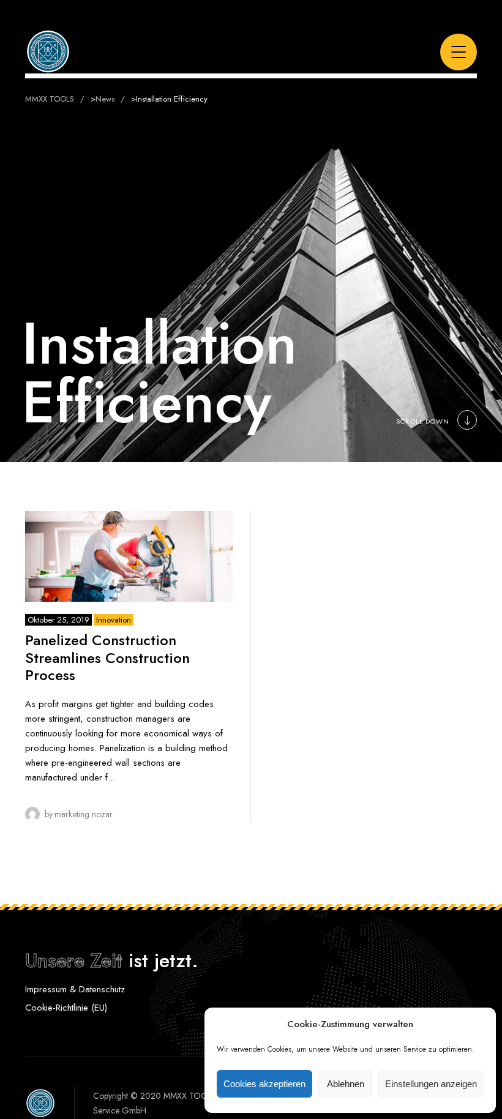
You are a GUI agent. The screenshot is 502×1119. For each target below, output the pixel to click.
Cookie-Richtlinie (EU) (66, 1007)
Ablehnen (345, 1084)
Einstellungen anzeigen (431, 1084)
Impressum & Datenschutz (75, 989)
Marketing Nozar (83, 814)
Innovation (113, 620)
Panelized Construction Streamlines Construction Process (107, 657)
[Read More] (129, 556)
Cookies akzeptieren (264, 1084)
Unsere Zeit (73, 960)
